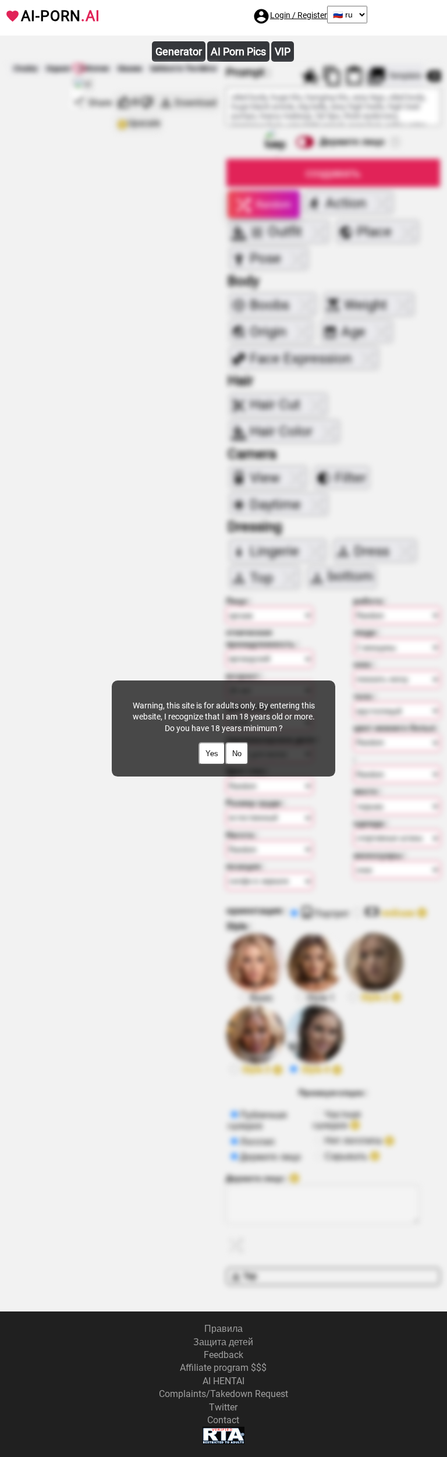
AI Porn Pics (238, 51)
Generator (178, 51)
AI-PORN (60, 16)
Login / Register (298, 15)
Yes (211, 753)
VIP (282, 51)
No (237, 753)
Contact (223, 1420)
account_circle (261, 16)
